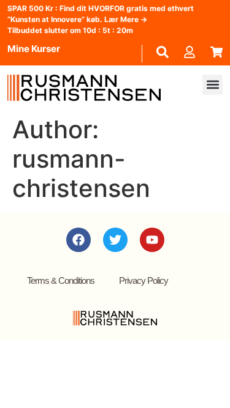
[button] (212, 85)
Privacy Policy (143, 280)
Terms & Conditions (60, 280)
